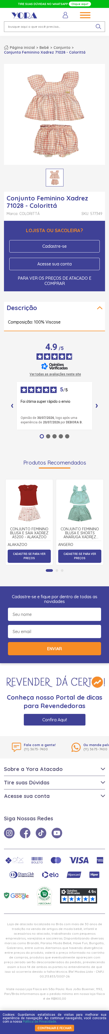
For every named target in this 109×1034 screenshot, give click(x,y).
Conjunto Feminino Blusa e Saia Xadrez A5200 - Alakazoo (29, 533)
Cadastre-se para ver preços (29, 556)
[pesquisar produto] (98, 26)
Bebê (44, 47)
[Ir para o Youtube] (57, 833)
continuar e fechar (54, 1028)
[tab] (49, 570)
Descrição (22, 308)
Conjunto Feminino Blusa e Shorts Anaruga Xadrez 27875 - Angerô (80, 533)
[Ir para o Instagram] (9, 833)
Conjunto (61, 47)
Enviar (54, 648)
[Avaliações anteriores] (12, 405)
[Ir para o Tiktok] (41, 833)
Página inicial (22, 47)
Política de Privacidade (39, 1021)
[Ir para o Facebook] (25, 833)
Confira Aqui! (54, 719)
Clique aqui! (79, 4)
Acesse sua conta (54, 263)
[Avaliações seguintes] (97, 405)
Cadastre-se (54, 246)
